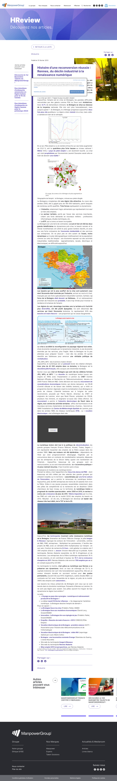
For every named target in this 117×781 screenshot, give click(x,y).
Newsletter (112, 5)
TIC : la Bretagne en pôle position (54, 650)
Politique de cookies (98, 778)
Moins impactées (76, 494)
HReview (77, 5)
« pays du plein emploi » (57, 151)
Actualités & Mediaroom (93, 741)
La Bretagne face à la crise (51, 608)
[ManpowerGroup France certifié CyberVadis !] (73, 687)
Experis (49, 752)
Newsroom (67, 5)
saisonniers (60, 581)
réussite (61, 374)
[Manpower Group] (17, 5)
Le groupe (32, 5)
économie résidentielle (70, 231)
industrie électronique (68, 401)
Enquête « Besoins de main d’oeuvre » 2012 (58, 620)
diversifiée (46, 309)
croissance (50, 494)
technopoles (55, 536)
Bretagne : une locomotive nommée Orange (58, 637)
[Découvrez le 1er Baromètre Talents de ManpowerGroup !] (101, 687)
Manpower (50, 749)
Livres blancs (87, 752)
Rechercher (87, 5)
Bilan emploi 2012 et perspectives (54, 647)
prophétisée (49, 153)
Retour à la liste (43, 47)
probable (61, 301)
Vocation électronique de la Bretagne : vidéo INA (60, 632)
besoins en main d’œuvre (47, 314)
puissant (66, 364)
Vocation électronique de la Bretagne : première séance (62, 625)
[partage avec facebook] (106, 55)
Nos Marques (52, 741)
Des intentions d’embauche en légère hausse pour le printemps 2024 (21, 107)
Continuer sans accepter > (79, 80)
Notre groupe (17, 749)
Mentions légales (75, 778)
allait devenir (59, 298)
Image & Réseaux (66, 642)
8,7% (44, 105)
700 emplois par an (82, 560)
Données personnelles (51, 778)
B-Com (65, 548)
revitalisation (42, 359)
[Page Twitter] (102, 6)
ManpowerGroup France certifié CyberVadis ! (73, 699)
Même (39, 151)
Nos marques (43, 5)
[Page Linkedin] (99, 6)
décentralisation (82, 445)
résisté (72, 112)
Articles (85, 749)
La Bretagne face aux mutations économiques (59, 610)
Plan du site (17, 769)
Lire (65, 706)
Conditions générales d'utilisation (22, 778)
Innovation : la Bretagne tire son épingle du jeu (59, 615)
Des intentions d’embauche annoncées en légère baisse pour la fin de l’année (21, 93)
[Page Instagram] (97, 6)
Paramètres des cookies (40, 91)
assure (58, 551)
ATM (77, 411)
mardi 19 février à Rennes (58, 601)
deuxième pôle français (46, 369)
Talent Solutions (52, 755)
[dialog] (59, 87)
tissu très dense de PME (77, 472)
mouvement (42, 401)
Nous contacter (55, 5)
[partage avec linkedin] (109, 55)
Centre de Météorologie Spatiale (66, 408)
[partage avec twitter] (112, 55)
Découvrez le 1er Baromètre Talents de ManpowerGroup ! (22, 79)
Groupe (15, 741)
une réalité (54, 156)
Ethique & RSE (18, 752)
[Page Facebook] (94, 6)
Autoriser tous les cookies (77, 91)
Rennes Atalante (65, 645)
